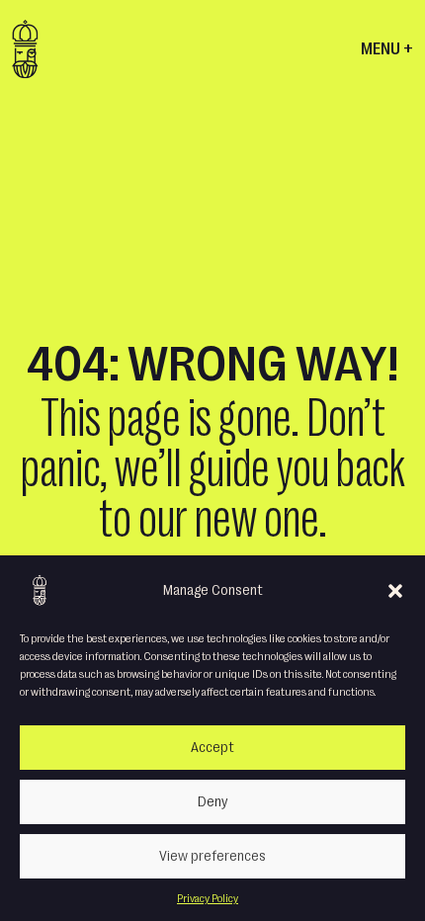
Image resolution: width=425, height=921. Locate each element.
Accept (212, 747)
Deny (212, 802)
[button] (395, 590)
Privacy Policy (207, 898)
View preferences (212, 856)
